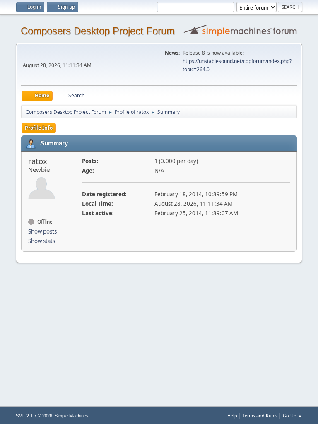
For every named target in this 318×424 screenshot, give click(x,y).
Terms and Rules (260, 415)
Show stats (41, 241)
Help (232, 415)
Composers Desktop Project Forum (98, 30)
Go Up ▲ (292, 415)
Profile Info (39, 127)
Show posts (42, 231)
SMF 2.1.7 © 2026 (34, 415)
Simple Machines (72, 415)
